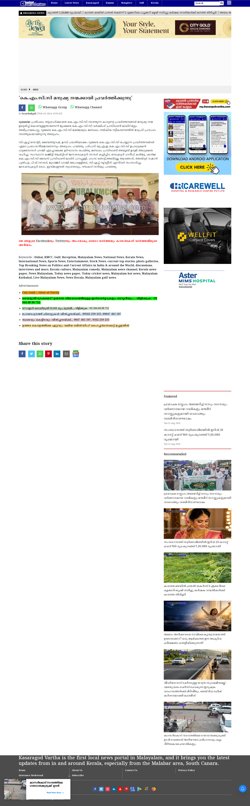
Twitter (60, 241)
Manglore (126, 3)
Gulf (141, 3)
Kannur (110, 3)
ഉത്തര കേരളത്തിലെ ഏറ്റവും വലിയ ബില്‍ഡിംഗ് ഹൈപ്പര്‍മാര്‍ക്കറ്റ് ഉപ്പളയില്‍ (75, 325)
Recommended (175, 454)
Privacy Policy (186, 770)
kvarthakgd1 (29, 113)
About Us (77, 770)
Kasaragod (92, 3)
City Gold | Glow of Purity (40, 292)
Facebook (42, 241)
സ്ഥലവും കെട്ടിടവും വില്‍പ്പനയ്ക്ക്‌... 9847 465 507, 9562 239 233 (65, 320)
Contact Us (131, 770)
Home (54, 3)
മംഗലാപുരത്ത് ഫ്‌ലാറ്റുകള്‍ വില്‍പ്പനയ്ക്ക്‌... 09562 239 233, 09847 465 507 (71, 314)
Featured (170, 396)
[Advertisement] (121, 62)
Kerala (155, 3)
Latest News (72, 3)
